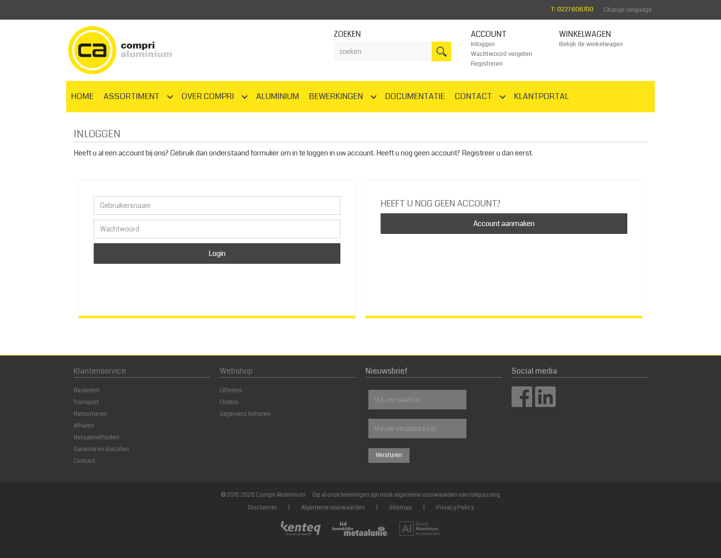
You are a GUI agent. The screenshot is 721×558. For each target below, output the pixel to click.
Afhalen (84, 426)
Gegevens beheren (245, 414)
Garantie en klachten (101, 449)
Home (82, 96)
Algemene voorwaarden (333, 508)
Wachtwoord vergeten (501, 54)
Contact (84, 461)
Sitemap (400, 508)
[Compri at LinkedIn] (545, 404)
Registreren (487, 63)
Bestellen (87, 390)
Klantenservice (100, 371)
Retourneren (90, 414)
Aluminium (277, 96)
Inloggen (483, 44)
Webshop (236, 371)
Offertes (231, 390)
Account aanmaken (504, 223)
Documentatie (415, 96)
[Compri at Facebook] (522, 404)
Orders (229, 402)
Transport (86, 402)
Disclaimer (262, 508)
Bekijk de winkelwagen (591, 44)
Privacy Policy (455, 508)
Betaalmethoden (96, 437)
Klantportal (541, 96)
